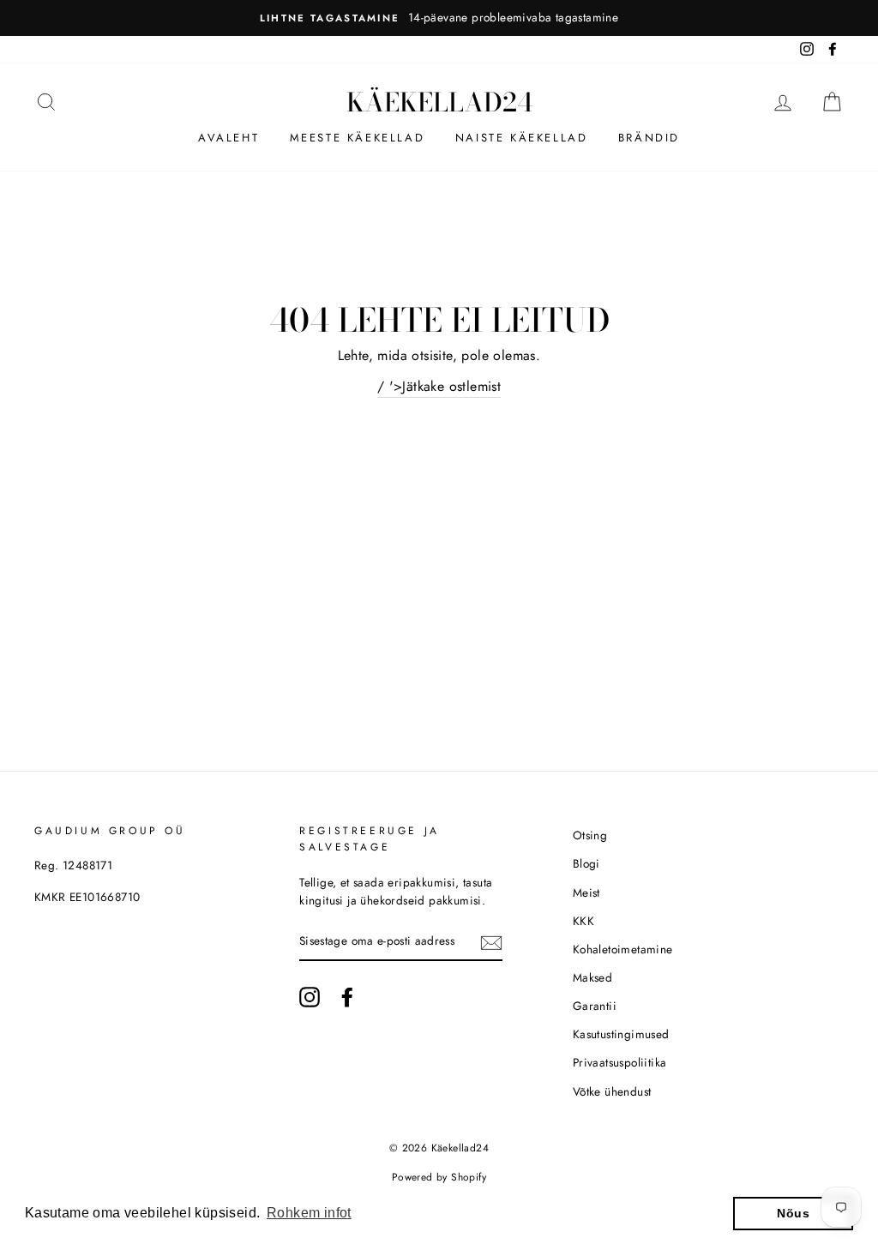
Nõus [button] (793, 1213)
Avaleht (228, 137)
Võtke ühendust (612, 1091)
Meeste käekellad (357, 137)
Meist (586, 892)
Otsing (590, 835)
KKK (583, 920)
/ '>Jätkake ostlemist (439, 386)
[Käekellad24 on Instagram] (309, 997)
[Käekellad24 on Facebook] (347, 997)
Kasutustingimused (621, 1034)
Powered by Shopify (439, 1177)
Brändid (649, 137)
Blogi (586, 863)
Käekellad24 (439, 102)
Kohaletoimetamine (623, 949)
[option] (439, 18)
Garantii (594, 1005)
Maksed (592, 977)
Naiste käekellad (521, 137)
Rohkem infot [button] (309, 1212)
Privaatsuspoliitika (620, 1062)
